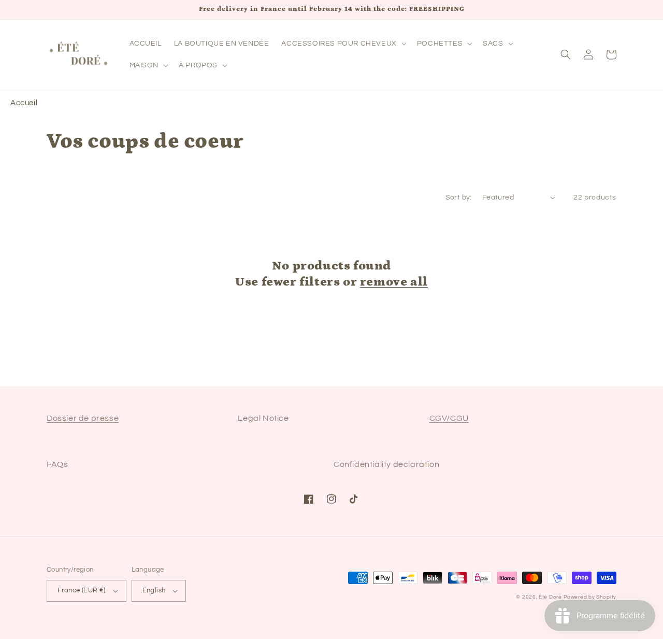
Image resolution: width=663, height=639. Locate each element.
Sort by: (458, 197)
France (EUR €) (81, 590)
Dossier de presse (83, 418)
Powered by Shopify (590, 597)
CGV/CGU (449, 418)
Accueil (23, 103)
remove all (394, 282)
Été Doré (550, 597)
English (154, 590)
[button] (342, 43)
